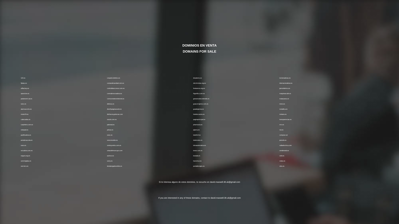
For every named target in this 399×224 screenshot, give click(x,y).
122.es (23, 78)
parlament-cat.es (26, 99)
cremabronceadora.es (114, 93)
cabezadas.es (25, 119)
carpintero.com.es (27, 124)
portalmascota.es (27, 140)
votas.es (282, 161)
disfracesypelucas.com (115, 114)
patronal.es (111, 124)
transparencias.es (285, 119)
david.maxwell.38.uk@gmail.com (225, 182)
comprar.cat (283, 135)
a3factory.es (25, 88)
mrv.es (281, 124)
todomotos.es (197, 140)
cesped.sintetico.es (113, 78)
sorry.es (110, 161)
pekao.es (110, 130)
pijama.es (196, 130)
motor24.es (24, 114)
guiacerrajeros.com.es (200, 104)
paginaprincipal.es (199, 119)
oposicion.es (25, 93)
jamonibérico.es (284, 88)
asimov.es (110, 156)
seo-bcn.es (24, 166)
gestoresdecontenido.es (201, 99)
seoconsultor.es (112, 140)
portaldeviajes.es (199, 166)
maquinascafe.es (285, 93)
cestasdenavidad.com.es (115, 83)
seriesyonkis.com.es (114, 145)
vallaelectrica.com (285, 145)
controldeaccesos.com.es (116, 88)
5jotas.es (24, 83)
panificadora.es (26, 135)
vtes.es (281, 166)
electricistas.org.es (199, 83)
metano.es (283, 114)
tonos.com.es (197, 150)
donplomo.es (197, 78)
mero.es (282, 104)
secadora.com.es (27, 150)
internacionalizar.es (285, 83)
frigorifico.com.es (199, 93)
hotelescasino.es (199, 114)
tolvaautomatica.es (199, 145)
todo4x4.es (197, 135)
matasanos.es (284, 99)
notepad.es (24, 130)
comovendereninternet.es (115, 99)
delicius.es (110, 104)
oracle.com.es (112, 119)
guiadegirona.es (198, 109)
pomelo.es (282, 140)
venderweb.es (284, 150)
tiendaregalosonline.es (114, 166)
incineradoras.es (285, 78)
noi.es (281, 130)
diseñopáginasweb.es (114, 109)
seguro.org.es (25, 156)
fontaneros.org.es (199, 88)
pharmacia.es (197, 124)
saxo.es (23, 145)
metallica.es (283, 109)
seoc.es (23, 104)
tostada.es (196, 156)
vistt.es (281, 156)
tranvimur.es (197, 161)
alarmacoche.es (26, 109)
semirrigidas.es (26, 161)
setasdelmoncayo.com (115, 150)
